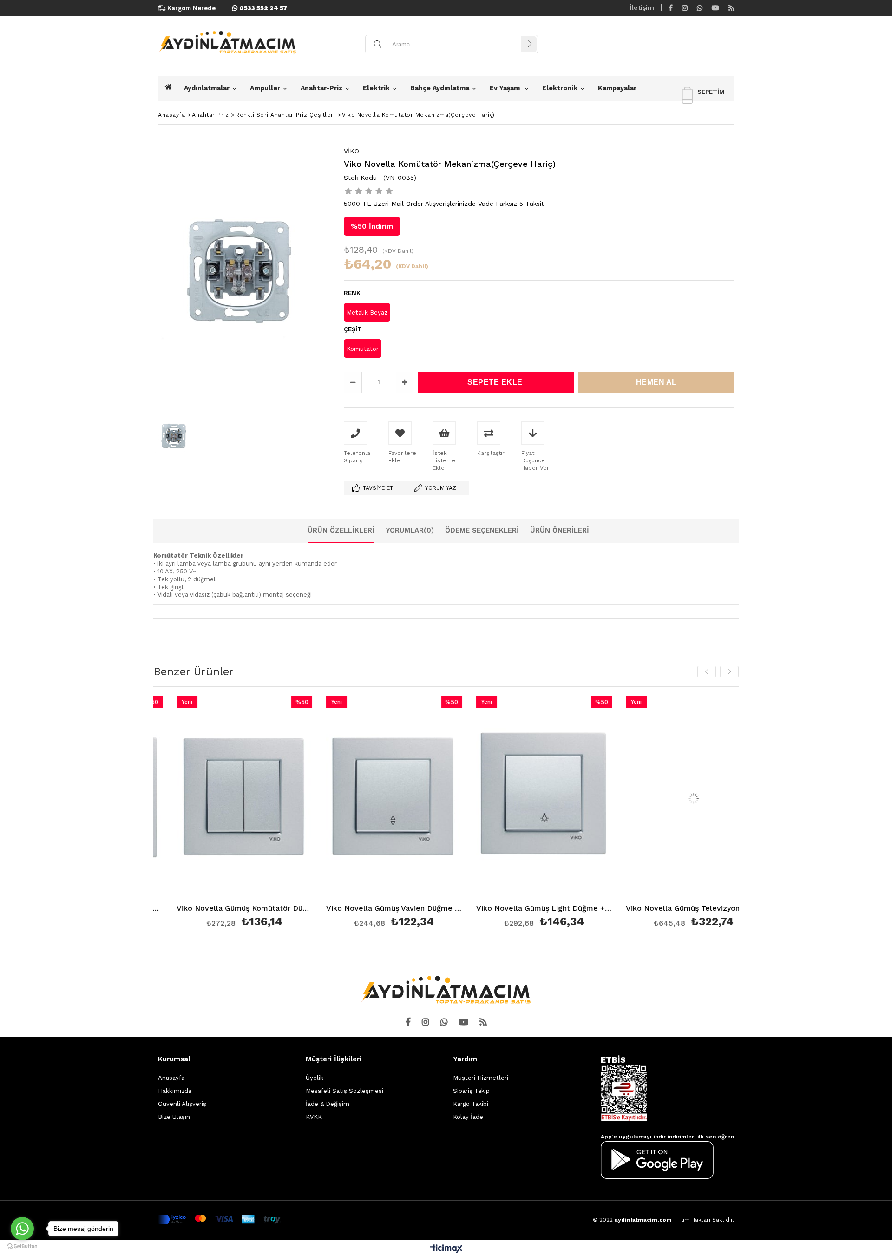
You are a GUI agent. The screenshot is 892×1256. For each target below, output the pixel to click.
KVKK (314, 1116)
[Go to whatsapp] (22, 1228)
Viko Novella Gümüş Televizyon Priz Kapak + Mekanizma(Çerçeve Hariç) (662, 909)
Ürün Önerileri (559, 530)
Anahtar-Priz (321, 88)
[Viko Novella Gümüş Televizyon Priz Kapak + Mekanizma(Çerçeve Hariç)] (662, 798)
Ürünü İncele (245, 813)
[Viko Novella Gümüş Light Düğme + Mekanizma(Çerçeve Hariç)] (512, 798)
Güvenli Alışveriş (182, 1103)
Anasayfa (171, 1077)
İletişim (642, 7)
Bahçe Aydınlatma (439, 88)
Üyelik (314, 1077)
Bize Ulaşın (174, 1116)
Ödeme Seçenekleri (482, 530)
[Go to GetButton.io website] (22, 1246)
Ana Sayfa (171, 88)
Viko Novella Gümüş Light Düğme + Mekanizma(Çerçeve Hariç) (512, 909)
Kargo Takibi (470, 1103)
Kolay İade (468, 1116)
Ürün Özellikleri (341, 530)
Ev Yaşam (506, 88)
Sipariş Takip (471, 1090)
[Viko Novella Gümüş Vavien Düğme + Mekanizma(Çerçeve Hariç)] (363, 798)
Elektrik (376, 88)
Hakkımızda (174, 1090)
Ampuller (265, 88)
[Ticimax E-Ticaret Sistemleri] (446, 1249)
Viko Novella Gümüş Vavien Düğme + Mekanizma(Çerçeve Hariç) (363, 909)
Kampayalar (617, 88)
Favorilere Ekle (212, 813)
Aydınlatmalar (207, 88)
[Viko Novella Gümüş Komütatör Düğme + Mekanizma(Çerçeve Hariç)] (212, 798)
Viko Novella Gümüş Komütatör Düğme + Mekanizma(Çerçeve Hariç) (212, 909)
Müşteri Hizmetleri (480, 1077)
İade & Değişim (327, 1103)
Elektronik (559, 88)
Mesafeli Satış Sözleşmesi (344, 1090)
